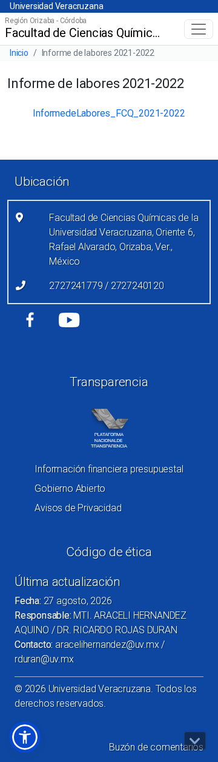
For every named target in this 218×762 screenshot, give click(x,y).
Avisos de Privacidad (78, 508)
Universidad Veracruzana (56, 6)
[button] (25, 737)
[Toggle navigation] (198, 29)
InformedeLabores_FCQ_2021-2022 (109, 113)
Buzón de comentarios (156, 747)
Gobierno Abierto (70, 488)
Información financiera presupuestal (109, 469)
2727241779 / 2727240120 (106, 285)
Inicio (19, 53)
